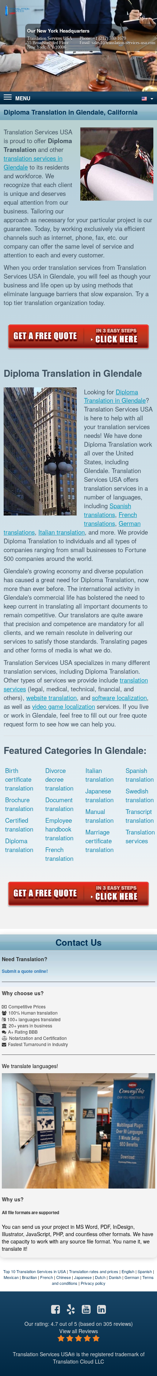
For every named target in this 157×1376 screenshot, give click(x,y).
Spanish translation (140, 775)
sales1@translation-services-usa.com (123, 43)
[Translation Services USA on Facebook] (55, 1310)
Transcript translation (140, 816)
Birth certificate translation (19, 779)
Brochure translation (19, 804)
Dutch (100, 1277)
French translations (110, 519)
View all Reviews (78, 1331)
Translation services (140, 836)
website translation (51, 697)
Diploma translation (19, 845)
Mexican (11, 1277)
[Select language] (147, 98)
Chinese (63, 1277)
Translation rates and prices (93, 1271)
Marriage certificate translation (99, 841)
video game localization (63, 706)
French (46, 1277)
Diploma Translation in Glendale (115, 396)
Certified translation (19, 824)
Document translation (59, 804)
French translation (59, 854)
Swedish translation (140, 795)
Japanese (83, 1277)
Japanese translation (99, 795)
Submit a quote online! (25, 971)
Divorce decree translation (59, 779)
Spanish (145, 1271)
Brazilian (29, 1277)
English (128, 1271)
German (132, 1277)
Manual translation (99, 816)
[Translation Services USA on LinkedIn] (101, 1310)
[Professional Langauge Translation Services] (16, 10)
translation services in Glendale (33, 162)
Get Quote (78, 336)
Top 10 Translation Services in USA (34, 1271)
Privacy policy (93, 1283)
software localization (119, 697)
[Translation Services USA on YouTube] (86, 1310)
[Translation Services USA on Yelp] (70, 1310)
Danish (115, 1277)
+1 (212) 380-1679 (109, 38)
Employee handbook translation (59, 829)
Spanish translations (107, 510)
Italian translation (61, 532)
